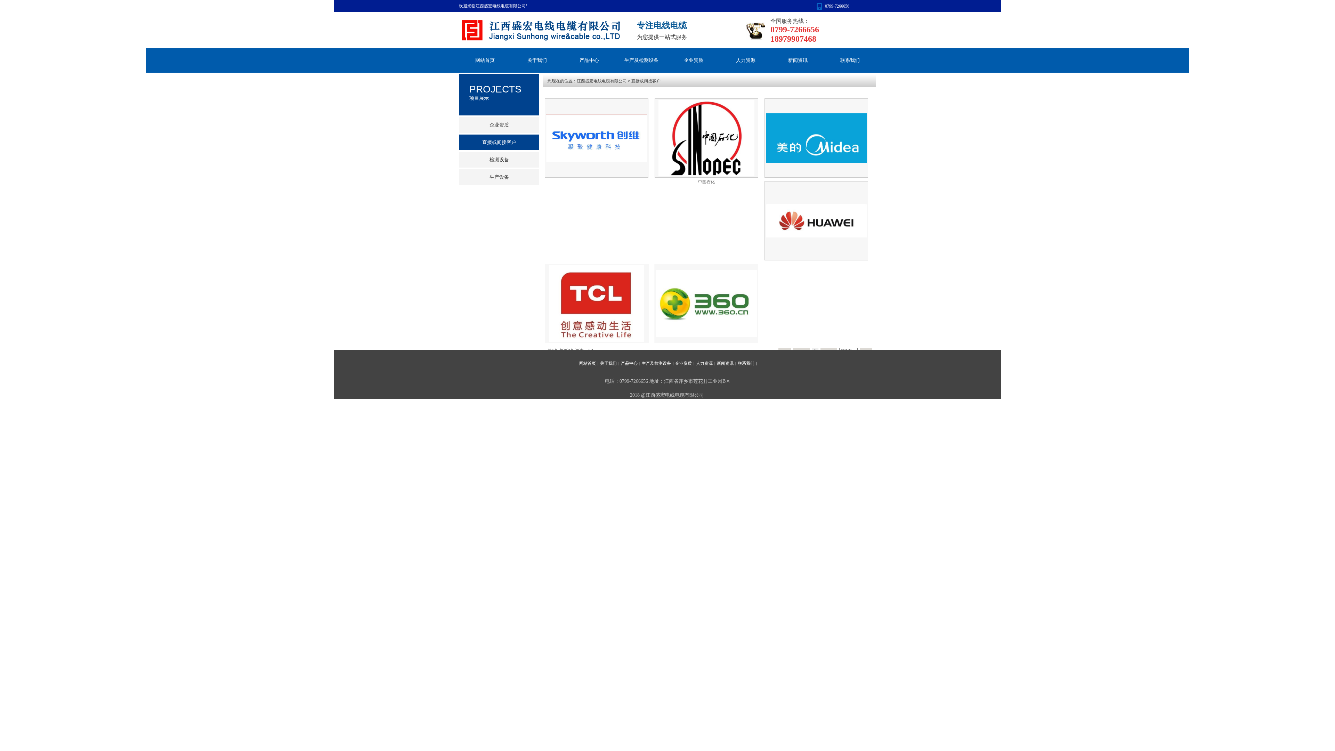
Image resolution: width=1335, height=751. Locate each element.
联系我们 (850, 60)
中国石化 (706, 181)
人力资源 (745, 60)
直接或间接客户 (646, 81)
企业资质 (693, 60)
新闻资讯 (798, 60)
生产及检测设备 (641, 60)
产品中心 (589, 60)
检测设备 (499, 159)
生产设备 (499, 177)
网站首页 (485, 60)
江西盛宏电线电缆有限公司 (602, 81)
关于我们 (537, 60)
